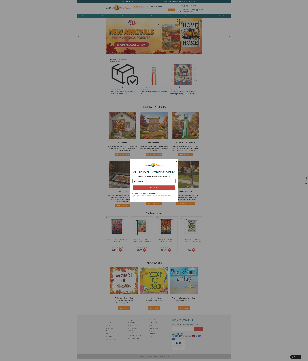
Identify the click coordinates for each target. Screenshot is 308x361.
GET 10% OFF (154, 187)
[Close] (176, 161)
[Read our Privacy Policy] (174, 196)
